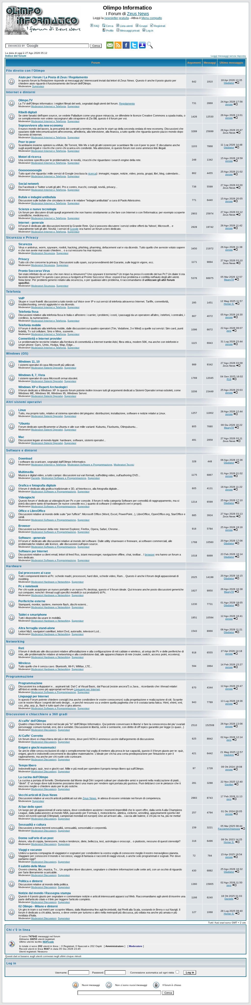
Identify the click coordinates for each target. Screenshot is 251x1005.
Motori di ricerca (29, 157)
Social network (28, 183)
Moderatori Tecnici (124, 464)
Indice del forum (15, 55)
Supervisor (38, 86)
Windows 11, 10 (29, 361)
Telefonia (13, 291)
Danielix (35, 478)
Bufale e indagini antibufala (37, 197)
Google (74, 228)
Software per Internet (33, 551)
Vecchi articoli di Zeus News (37, 795)
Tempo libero (27, 765)
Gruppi (143, 25)
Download (25, 458)
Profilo (109, 30)
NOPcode (48, 941)
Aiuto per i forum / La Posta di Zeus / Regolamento (53, 77)
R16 (229, 379)
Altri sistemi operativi (24, 402)
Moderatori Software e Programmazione (89, 464)
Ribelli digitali (27, 112)
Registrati (159, 25)
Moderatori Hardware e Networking (50, 581)
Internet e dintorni (20, 92)
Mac (21, 437)
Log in (149, 30)
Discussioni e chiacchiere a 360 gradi (36, 714)
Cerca (109, 25)
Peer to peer (27, 142)
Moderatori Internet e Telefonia (48, 106)
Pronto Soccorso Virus (34, 271)
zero (228, 330)
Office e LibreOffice (31, 511)
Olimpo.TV (25, 100)
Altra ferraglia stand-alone (36, 628)
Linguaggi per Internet (87, 689)
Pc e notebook (28, 586)
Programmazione (20, 676)
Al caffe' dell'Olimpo (32, 721)
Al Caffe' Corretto (30, 736)
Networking (15, 641)
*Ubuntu (24, 423)
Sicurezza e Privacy (22, 237)
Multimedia (26, 472)
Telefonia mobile (29, 325)
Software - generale (32, 538)
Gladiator (229, 82)
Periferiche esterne (31, 601)
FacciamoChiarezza (229, 828)
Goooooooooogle (30, 170)
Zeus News (138, 13)
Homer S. (229, 303)
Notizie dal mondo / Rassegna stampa (44, 893)
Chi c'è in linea (18, 930)
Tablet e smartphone (32, 614)
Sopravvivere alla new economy (40, 125)
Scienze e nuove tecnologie (37, 209)
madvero (229, 754)
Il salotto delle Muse (32, 866)
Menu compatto (151, 18)
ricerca (92, 173)
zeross (229, 104)
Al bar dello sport (30, 807)
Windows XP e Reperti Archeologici (42, 387)
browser (150, 554)
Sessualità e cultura (32, 824)
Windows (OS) (17, 353)
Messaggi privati (129, 30)
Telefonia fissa (28, 311)
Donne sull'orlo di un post (35, 838)
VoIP (21, 298)
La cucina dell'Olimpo (33, 777)
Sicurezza (25, 244)
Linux (22, 410)
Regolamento (127, 103)
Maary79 (229, 279)
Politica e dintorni (30, 881)
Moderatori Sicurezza (43, 253)
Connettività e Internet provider (40, 338)
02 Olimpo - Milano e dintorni (38, 906)
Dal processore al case (34, 573)
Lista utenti (126, 25)
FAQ (96, 25)
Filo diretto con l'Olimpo (25, 70)
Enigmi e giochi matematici (37, 747)
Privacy (23, 259)
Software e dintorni (21, 450)
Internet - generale (31, 222)
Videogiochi (26, 497)
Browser (24, 526)
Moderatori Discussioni (43, 729)
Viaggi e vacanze (30, 850)
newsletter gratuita (116, 18)
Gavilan (229, 784)
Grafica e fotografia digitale (37, 485)
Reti (21, 648)
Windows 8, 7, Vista (31, 375)
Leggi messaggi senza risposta (228, 56)
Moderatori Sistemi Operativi (47, 367)
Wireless (24, 663)
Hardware (14, 566)
